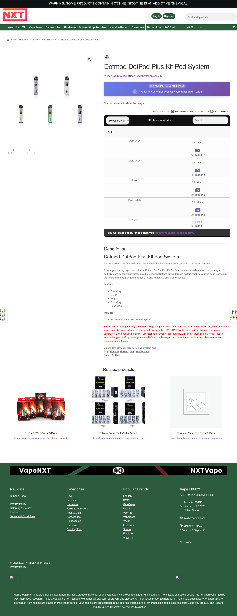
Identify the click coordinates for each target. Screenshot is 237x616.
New (10, 27)
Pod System (142, 351)
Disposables (53, 27)
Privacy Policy (18, 504)
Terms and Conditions (22, 516)
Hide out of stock (162, 120)
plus (132, 351)
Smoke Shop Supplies (92, 27)
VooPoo (127, 512)
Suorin (127, 529)
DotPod (124, 351)
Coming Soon (74, 529)
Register (168, 16)
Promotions (154, 27)
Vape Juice (35, 27)
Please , (120, 76)
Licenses (15, 512)
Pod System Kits (50, 39)
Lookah (127, 496)
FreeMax (128, 533)
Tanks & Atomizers (77, 508)
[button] (89, 59)
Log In (156, 16)
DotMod (115, 355)
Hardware (70, 27)
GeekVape (129, 504)
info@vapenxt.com (194, 518)
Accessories (74, 517)
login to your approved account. (174, 233)
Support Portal (18, 496)
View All (128, 537)
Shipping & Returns (21, 508)
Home (13, 39)
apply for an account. (151, 76)
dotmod (114, 351)
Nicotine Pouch (118, 27)
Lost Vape (129, 525)
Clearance (138, 27)
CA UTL (21, 27)
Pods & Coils (74, 512)
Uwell (126, 508)
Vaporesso (129, 517)
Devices (36, 39)
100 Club (170, 27)
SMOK (127, 500)
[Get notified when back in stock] (197, 150)
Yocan (126, 521)
